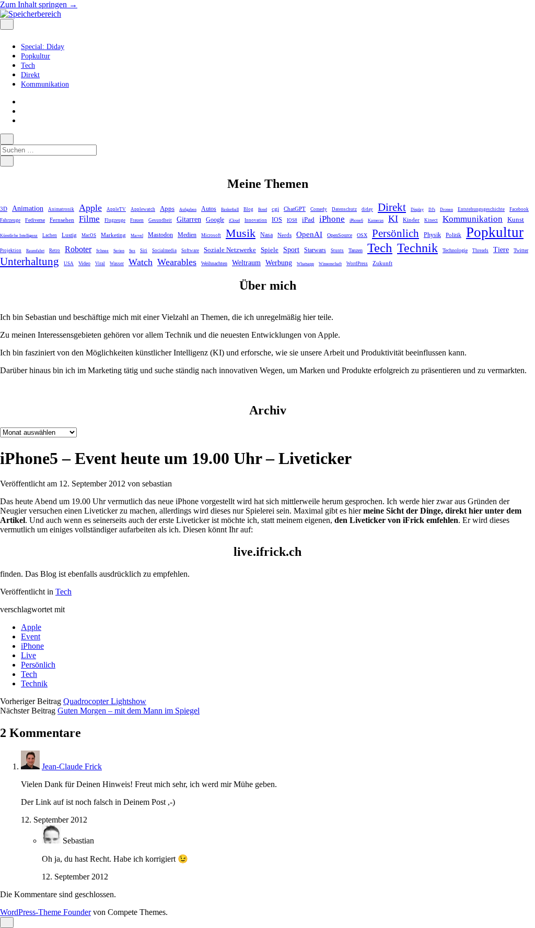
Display (417, 209)
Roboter (78, 249)
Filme (89, 218)
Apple (90, 208)
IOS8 (292, 220)
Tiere (501, 249)
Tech (28, 65)
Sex (132, 250)
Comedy (318, 209)
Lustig (69, 235)
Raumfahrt (35, 250)
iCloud (234, 220)
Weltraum (246, 263)
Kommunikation (45, 84)
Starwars (315, 250)
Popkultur (35, 56)
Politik (453, 235)
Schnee (102, 250)
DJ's (431, 209)
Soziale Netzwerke (230, 250)
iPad (308, 219)
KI (393, 218)
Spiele (269, 250)
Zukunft (382, 263)
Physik (432, 235)
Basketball (230, 209)
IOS (277, 219)
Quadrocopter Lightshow (104, 701)
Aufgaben (187, 209)
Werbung (278, 263)
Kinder (411, 220)
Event (30, 636)
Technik (417, 248)
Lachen (49, 235)
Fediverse (35, 220)
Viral (100, 263)
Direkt (30, 75)
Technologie (455, 250)
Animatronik (61, 209)
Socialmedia (164, 250)
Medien (187, 235)
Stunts (337, 250)
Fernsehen (62, 220)
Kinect (431, 220)
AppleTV (116, 209)
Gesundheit (160, 220)
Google (215, 219)
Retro (54, 250)
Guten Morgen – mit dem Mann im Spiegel (128, 710)
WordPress (357, 263)
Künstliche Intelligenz (19, 235)
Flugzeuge (114, 220)
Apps (167, 208)
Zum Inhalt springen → (38, 4)
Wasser (117, 263)
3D (3, 209)
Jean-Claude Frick (72, 766)
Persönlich (395, 233)
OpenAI (309, 234)
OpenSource (339, 235)
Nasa (266, 235)
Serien (118, 250)
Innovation (256, 220)
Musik (240, 233)
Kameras (375, 220)
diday (367, 209)
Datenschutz (344, 209)
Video (84, 263)
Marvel (137, 235)
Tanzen (355, 250)
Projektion (10, 250)
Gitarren (189, 219)
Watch (141, 262)
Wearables (176, 262)
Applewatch (143, 209)
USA (69, 263)
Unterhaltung (29, 261)
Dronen (446, 209)
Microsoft (211, 235)
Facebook (519, 209)
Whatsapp (305, 263)
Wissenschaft (330, 263)
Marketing (113, 235)
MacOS (89, 235)
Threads (480, 250)
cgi (275, 209)
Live (28, 655)
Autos (208, 209)
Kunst (515, 219)
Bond (262, 209)
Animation (27, 208)
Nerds (284, 235)
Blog (248, 209)
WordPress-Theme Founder (45, 912)
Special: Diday (42, 47)
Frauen (137, 220)
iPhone (332, 219)
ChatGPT (295, 209)
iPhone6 (356, 220)
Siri (143, 250)
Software (190, 250)
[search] (7, 139)
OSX (362, 235)
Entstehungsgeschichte (481, 209)
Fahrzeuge (10, 220)
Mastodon (160, 235)
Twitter (521, 250)
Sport (291, 249)
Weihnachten (214, 263)
